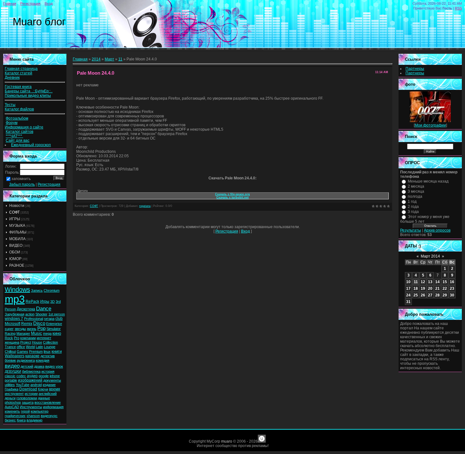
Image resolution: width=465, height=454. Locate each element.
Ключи (43, 389)
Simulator (53, 329)
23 (452, 288)
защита (28, 402)
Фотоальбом (17, 118)
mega (47, 333)
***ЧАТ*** (14, 136)
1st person (56, 314)
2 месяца (416, 186)
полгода (415, 196)
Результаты (410, 230)
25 (415, 295)
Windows (17, 289)
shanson (33, 416)
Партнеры (415, 68)
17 (408, 288)
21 (437, 288)
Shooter (41, 314)
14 (437, 282)
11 (120, 59)
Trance (10, 347)
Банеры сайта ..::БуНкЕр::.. (29, 91)
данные (44, 398)
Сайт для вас (17, 140)
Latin (39, 347)
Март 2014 (430, 256)
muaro (226, 441)
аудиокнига (26, 360)
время (54, 389)
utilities (10, 385)
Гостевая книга (18, 86)
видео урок (54, 366)
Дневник (12, 77)
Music (36, 333)
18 (415, 288)
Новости (16, 205)
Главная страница (21, 68)
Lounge (49, 347)
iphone (55, 376)
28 (437, 295)
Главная (9, 3)
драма (39, 366)
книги (57, 351)
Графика (11, 389)
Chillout (10, 351)
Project (25, 342)
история (47, 371)
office (21, 347)
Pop (41, 328)
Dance (43, 308)
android (36, 385)
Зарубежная (14, 314)
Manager (23, 333)
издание (49, 385)
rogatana (145, 206)
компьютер (39, 411)
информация (53, 407)
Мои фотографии (430, 125)
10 (408, 282)
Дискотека (26, 309)
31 (408, 302)
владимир (34, 420)
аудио (32, 376)
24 (408, 295)
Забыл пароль (22, 184)
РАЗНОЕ (16, 265)
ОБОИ (14, 252)
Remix (26, 323)
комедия (42, 360)
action (29, 314)
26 (423, 295)
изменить (12, 411)
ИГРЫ (14, 219)
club (59, 318)
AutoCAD (12, 407)
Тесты (10, 105)
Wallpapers (14, 356)
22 (445, 288)
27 (430, 295)
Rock (9, 338)
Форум (11, 123)
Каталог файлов (19, 109)
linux (47, 351)
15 (445, 282)
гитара (49, 318)
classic (10, 376)
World (30, 347)
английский (48, 393)
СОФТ (14, 212)
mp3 (15, 299)
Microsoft (12, 323)
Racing (10, 333)
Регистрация (30, 3)
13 (430, 282)
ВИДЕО (15, 245)
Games (22, 351)
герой (25, 411)
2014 (96, 59)
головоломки (26, 398)
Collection (50, 342)
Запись (37, 290)
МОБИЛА (17, 239)
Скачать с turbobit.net (232, 197)
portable (11, 380)
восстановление (47, 402)
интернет (44, 338)
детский (27, 366)
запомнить (21, 179)
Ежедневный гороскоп (31, 145)
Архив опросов (437, 230)
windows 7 (14, 318)
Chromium (51, 290)
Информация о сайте (24, 127)
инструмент (14, 393)
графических (15, 416)
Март (109, 59)
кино (57, 333)
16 (452, 282)
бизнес (10, 420)
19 (423, 288)
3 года (413, 211)
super (9, 329)
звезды (20, 329)
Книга (21, 420)
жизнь (31, 329)
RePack (32, 301)
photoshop (13, 402)
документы (52, 380)
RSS (458, 8)
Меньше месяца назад (428, 181)
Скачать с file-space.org (232, 194)
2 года (413, 206)
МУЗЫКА (17, 225)
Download (28, 389)
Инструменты (31, 407)
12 (423, 282)
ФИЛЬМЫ (18, 232)
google (44, 376)
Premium (36, 351)
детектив (47, 356)
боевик (10, 360)
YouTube (22, 385)
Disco (39, 323)
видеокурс (49, 416)
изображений (30, 380)
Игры (44, 301)
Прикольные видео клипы (28, 95)
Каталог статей (18, 73)
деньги (10, 398)
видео (12, 366)
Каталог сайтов (19, 131)
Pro (16, 338)
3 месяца (416, 191)
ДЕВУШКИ (13, 371)
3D (52, 301)
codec (21, 376)
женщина (12, 342)
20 (430, 288)
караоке (32, 356)
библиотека (31, 371)
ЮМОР (15, 259)
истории (31, 393)
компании (28, 338)
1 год (412, 201)
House (37, 342)
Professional (33, 318)
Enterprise (54, 324)
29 (445, 295)
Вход (49, 3)
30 (452, 295)
